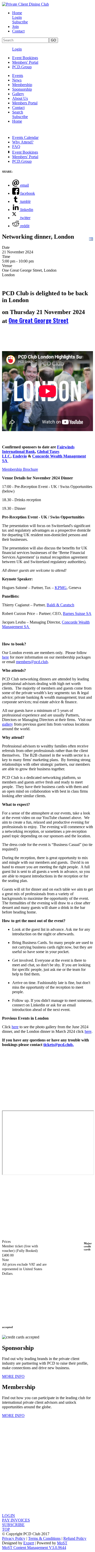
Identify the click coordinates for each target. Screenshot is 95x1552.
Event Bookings (25, 58)
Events (17, 75)
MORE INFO (13, 1376)
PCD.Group (22, 67)
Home (17, 13)
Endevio (20, 456)
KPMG (61, 587)
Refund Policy (74, 1538)
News (17, 80)
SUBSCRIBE (13, 1525)
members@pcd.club (32, 662)
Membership (22, 85)
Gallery (18, 94)
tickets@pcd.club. (58, 1044)
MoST (62, 1543)
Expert (28, 1543)
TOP (6, 1529)
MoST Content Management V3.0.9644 (34, 1547)
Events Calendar (25, 137)
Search (17, 112)
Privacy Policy (13, 1538)
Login (17, 17)
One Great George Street (38, 320)
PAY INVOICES (16, 1520)
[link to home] (25, 4)
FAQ (16, 146)
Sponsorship (22, 89)
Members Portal (24, 103)
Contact (18, 31)
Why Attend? (22, 142)
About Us (20, 98)
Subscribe (20, 22)
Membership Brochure (20, 469)
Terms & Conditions (44, 1538)
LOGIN (8, 1515)
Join (15, 26)
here (15, 1027)
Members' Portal (25, 62)
